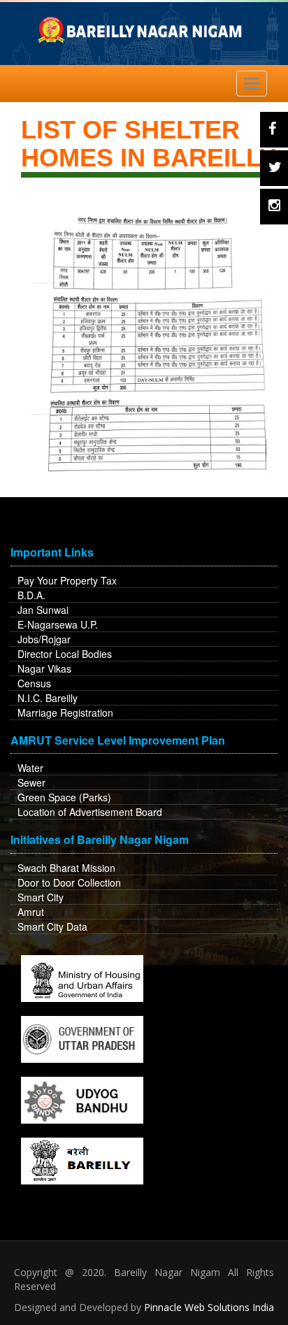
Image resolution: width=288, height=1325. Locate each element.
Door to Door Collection (69, 882)
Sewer (31, 782)
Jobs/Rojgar (44, 639)
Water (30, 768)
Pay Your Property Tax (67, 580)
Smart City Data (52, 926)
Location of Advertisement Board (89, 812)
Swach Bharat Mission (66, 868)
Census (34, 683)
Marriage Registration (65, 712)
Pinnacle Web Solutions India (209, 1307)
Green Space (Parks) (64, 797)
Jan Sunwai (43, 610)
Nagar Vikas (44, 668)
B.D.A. (31, 595)
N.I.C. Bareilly (47, 698)
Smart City (40, 897)
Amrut (30, 912)
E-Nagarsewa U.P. (57, 624)
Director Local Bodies (64, 654)
